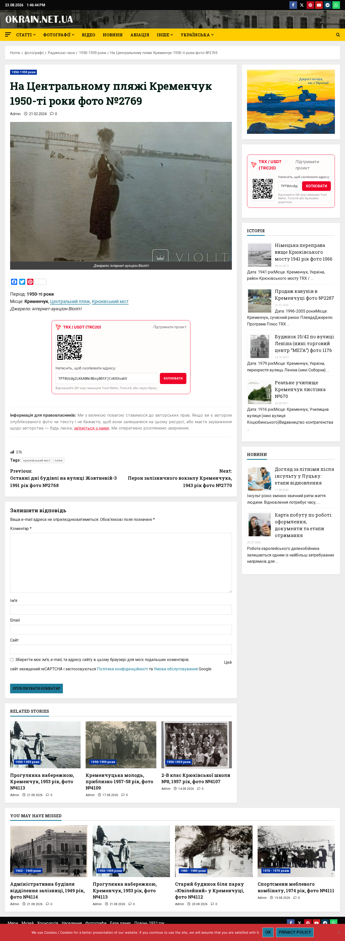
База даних (120, 923)
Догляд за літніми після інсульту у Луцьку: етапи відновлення (304, 476)
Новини (113, 34)
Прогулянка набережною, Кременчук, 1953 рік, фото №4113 (42, 781)
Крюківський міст (110, 301)
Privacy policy (295, 932)
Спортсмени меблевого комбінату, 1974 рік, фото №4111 (296, 887)
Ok (268, 932)
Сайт (14, 640)
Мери (13, 923)
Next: (180, 478)
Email (15, 620)
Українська (195, 34)
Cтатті (24, 34)
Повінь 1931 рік (149, 923)
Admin (15, 114)
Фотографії (56, 34)
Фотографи (95, 923)
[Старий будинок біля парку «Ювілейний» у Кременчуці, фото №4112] (214, 851)
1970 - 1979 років (276, 871)
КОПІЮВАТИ (173, 378)
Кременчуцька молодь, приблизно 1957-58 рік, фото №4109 (119, 781)
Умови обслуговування (176, 669)
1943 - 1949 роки (28, 871)
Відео (88, 34)
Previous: (63, 478)
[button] (8, 34)
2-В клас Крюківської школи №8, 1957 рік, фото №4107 (195, 778)
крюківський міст (37, 460)
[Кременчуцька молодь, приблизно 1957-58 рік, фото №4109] (121, 744)
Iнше (163, 34)
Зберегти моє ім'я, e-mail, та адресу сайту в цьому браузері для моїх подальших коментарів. (102, 659)
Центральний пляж (70, 301)
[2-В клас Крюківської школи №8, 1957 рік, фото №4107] (196, 744)
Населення (72, 923)
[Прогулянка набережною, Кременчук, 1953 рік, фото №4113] (45, 744)
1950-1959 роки (23, 72)
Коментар (21, 528)
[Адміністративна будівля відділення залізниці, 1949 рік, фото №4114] (49, 851)
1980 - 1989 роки (193, 871)
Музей (27, 923)
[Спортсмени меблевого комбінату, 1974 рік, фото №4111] (296, 851)
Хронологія (47, 923)
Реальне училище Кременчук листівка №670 (300, 389)
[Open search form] (338, 35)
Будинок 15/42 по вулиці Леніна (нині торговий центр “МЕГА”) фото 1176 (304, 343)
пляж (59, 460)
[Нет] (338, 932)
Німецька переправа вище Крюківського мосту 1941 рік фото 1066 (303, 252)
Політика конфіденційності (122, 669)
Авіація (139, 34)
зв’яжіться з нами (91, 427)
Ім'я (13, 600)
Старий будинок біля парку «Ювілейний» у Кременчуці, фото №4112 (209, 890)
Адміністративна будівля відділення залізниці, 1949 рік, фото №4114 (47, 890)
